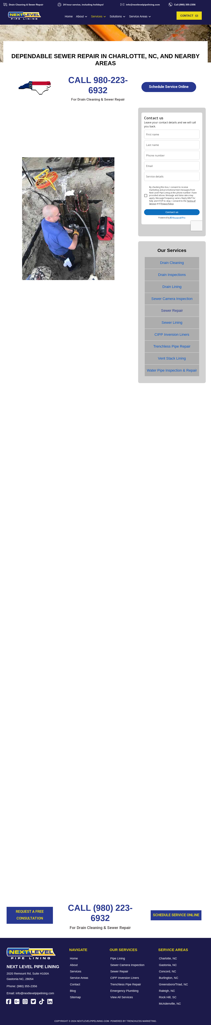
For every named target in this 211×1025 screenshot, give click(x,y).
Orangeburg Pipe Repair (30, 646)
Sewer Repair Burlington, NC (30, 881)
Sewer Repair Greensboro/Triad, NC (35, 888)
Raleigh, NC (84, 353)
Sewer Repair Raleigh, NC (28, 894)
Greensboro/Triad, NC (90, 347)
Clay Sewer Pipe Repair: (30, 624)
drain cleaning (77, 387)
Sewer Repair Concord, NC (29, 875)
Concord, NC (19, 366)
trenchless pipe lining (49, 387)
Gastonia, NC (20, 353)
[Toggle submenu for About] (86, 16)
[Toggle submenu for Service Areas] (150, 16)
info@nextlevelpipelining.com (35, 993)
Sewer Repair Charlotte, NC (29, 863)
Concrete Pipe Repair (28, 635)
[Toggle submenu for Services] (105, 16)
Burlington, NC (20, 359)
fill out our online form (113, 826)
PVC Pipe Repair (24, 662)
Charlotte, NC (20, 347)
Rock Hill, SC (85, 359)
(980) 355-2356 (27, 986)
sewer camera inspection (64, 703)
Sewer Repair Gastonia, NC (29, 869)
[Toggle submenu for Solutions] (124, 16)
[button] (189, 15)
